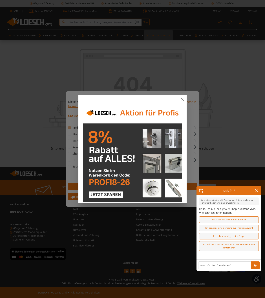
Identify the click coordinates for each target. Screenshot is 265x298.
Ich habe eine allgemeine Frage (229, 236)
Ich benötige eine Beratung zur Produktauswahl (229, 227)
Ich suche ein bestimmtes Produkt (229, 219)
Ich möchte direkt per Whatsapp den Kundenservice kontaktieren (229, 246)
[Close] (182, 99)
